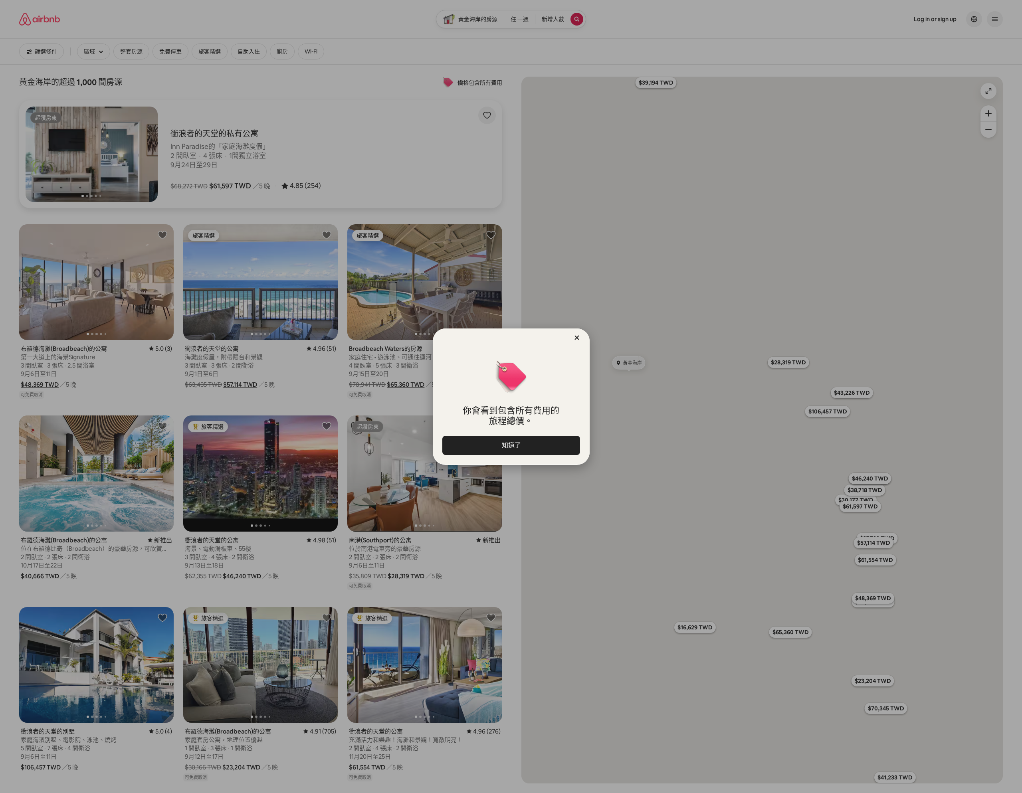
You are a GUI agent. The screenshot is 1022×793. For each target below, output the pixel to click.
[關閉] (577, 337)
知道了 (511, 445)
